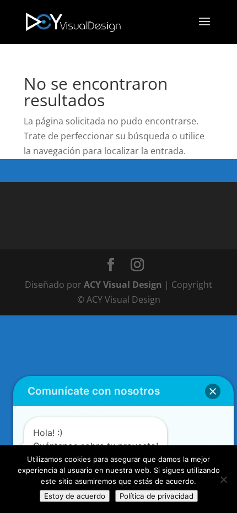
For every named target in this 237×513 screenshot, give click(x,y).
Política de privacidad (156, 496)
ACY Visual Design (123, 285)
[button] (212, 391)
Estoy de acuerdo (74, 496)
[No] (223, 479)
